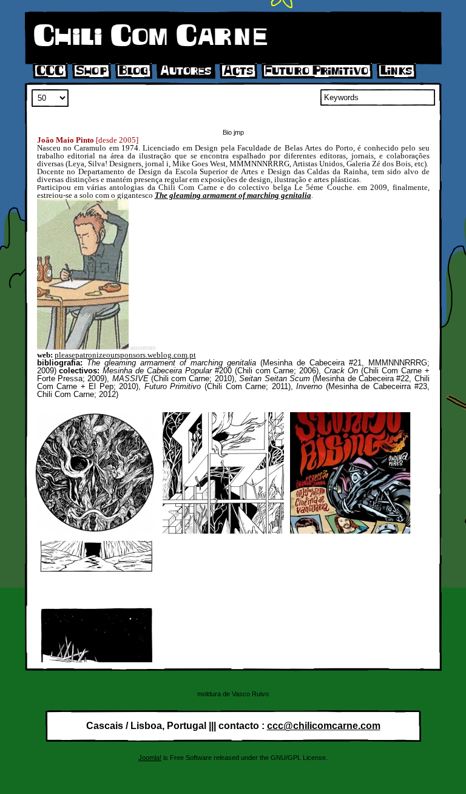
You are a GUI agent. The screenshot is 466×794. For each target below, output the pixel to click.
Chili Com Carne (150, 37)
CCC (50, 71)
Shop (91, 71)
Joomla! (149, 757)
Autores (185, 71)
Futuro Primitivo (316, 71)
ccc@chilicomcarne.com (323, 726)
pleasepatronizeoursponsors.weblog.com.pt (125, 354)
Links (396, 71)
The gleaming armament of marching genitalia (233, 195)
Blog (133, 71)
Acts (238, 71)
